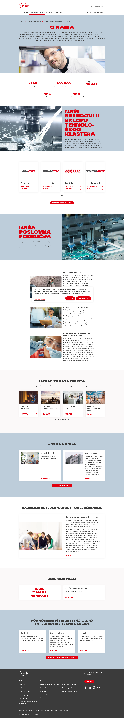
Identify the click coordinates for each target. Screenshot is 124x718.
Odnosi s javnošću (99, 12)
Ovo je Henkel (23, 12)
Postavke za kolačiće (39, 299)
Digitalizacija (58, 12)
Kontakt (88, 681)
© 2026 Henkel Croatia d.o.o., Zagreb (29, 714)
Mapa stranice (23, 710)
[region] (62, 294)
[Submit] (104, 7)
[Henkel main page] (24, 6)
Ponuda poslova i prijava (68, 684)
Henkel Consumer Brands (48, 688)
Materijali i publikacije (68, 688)
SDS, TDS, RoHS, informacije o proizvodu (49, 696)
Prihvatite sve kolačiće (83, 298)
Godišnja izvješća (24, 698)
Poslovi (89, 12)
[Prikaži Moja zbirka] (86, 6)
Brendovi (43, 691)
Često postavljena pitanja (69, 691)
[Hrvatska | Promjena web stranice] (91, 6)
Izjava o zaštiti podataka (56, 710)
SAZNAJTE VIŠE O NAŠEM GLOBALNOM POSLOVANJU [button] (61, 657)
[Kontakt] (81, 6)
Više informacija (25, 186)
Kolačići (66, 710)
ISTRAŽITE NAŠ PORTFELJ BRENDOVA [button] (61, 202)
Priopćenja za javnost (25, 695)
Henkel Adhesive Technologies (53, 22)
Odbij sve (70, 298)
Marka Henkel (23, 688)
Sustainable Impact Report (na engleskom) (28, 702)
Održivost (49, 12)
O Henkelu (22, 684)
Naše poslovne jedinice (37, 12)
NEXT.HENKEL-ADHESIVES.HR (24, 189)
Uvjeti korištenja (44, 710)
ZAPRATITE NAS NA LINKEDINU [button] (61, 485)
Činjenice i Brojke (24, 691)
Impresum (36, 710)
